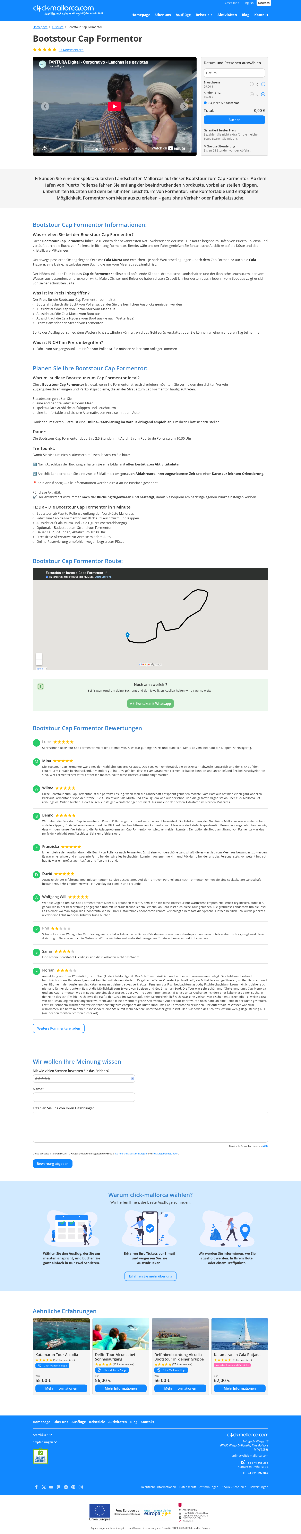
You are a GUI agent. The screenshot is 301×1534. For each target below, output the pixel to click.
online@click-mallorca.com (250, 1456)
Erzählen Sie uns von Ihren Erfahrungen (64, 1108)
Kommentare (71, 50)
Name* (38, 1089)
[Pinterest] (73, 1487)
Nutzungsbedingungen (165, 1153)
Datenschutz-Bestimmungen (198, 1487)
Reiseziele (97, 1422)
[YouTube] (51, 1487)
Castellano (232, 3)
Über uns (60, 1422)
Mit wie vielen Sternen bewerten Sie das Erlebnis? (71, 1071)
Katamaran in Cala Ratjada (237, 1354)
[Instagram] (80, 1487)
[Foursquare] (58, 1487)
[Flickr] (66, 1487)
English (249, 3)
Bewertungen (259, 1487)
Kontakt (147, 1422)
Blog (133, 1422)
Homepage (40, 27)
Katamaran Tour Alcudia (56, 1354)
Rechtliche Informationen (158, 1487)
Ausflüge (57, 27)
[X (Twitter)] (44, 1487)
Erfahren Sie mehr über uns (150, 1276)
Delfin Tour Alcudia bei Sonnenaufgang (115, 1357)
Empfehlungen (43, 1442)
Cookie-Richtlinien (234, 1487)
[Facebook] (36, 1487)
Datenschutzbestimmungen (131, 1153)
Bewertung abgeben (52, 1163)
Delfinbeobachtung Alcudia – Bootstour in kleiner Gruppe (179, 1357)
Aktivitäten (117, 1422)
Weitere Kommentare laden (58, 1028)
